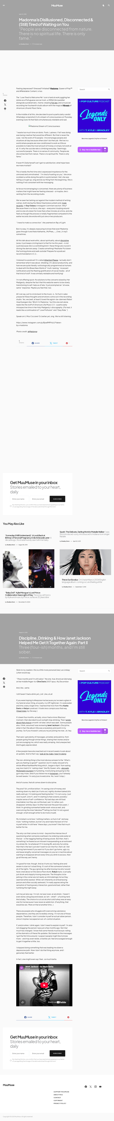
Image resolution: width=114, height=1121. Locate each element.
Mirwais (66, 105)
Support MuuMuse (61, 1092)
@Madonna (32, 331)
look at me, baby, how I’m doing (53, 754)
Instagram (54, 773)
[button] (4, 5)
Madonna (54, 88)
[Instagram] (95, 1087)
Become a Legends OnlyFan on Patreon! (94, 138)
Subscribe (57, 499)
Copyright (58, 1100)
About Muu (58, 1095)
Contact (57, 1097)
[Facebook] (86, 1087)
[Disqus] (44, 377)
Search (109, 89)
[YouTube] (100, 1087)
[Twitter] (91, 1087)
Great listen (21, 711)
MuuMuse (57, 5)
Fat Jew (54, 103)
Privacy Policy (60, 1103)
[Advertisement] (57, 67)
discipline (64, 240)
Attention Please (51, 260)
